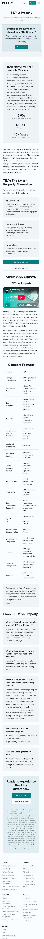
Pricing (4, 898)
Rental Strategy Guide (9, 935)
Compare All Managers (30, 866)
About (4, 929)
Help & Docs (27, 921)
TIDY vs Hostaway (28, 878)
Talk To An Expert (21, 795)
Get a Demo (27, 898)
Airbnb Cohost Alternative (10, 886)
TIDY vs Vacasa (28, 869)
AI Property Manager (8, 866)
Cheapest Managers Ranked (29, 885)
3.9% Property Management (6, 902)
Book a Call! (21, 47)
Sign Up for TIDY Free (21, 262)
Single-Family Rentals (9, 878)
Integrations (27, 912)
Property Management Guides (30, 905)
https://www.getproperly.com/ (18, 741)
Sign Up (32, 3)
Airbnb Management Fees (10, 911)
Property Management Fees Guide (9, 907)
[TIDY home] (11, 3)
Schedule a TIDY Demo (21, 268)
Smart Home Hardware (30, 909)
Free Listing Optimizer (30, 901)
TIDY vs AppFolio (28, 881)
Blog (3, 932)
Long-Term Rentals (8, 875)
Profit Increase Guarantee (10, 920)
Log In (25, 3)
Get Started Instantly (21, 801)
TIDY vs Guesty (28, 875)
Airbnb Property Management (7, 882)
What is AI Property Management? (29, 917)
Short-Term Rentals (8, 869)
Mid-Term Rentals (7, 872)
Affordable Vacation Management (8, 915)
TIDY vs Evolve (27, 872)
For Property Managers (9, 889)
